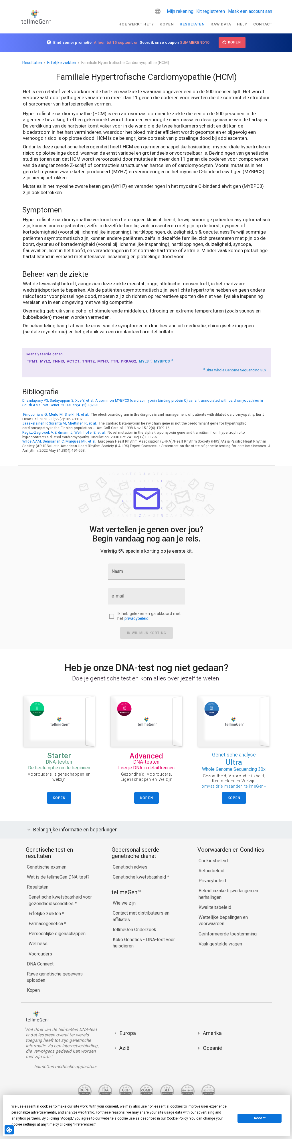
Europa (126, 1033)
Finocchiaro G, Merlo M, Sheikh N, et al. (56, 414)
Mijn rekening (180, 11)
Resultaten (192, 24)
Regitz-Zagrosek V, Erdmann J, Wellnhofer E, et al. (64, 432)
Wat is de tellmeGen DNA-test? (56, 877)
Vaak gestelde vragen (219, 944)
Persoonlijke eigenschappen (55, 933)
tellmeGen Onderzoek (133, 929)
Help (242, 24)
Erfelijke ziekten (61, 62)
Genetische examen (45, 867)
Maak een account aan (250, 11)
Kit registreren (210, 11)
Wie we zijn (122, 903)
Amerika (210, 1033)
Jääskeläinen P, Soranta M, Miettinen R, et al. (59, 423)
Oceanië (211, 1048)
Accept (260, 1118)
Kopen (167, 24)
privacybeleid (136, 618)
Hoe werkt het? (136, 24)
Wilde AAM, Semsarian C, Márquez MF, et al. (59, 441)
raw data (221, 24)
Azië (123, 1048)
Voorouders (39, 954)
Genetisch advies (128, 867)
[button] (157, 11)
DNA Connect (38, 964)
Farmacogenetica (45, 923)
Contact (262, 24)
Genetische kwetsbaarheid (138, 877)
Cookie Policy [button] (177, 1118)
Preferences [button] (84, 1124)
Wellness (36, 943)
